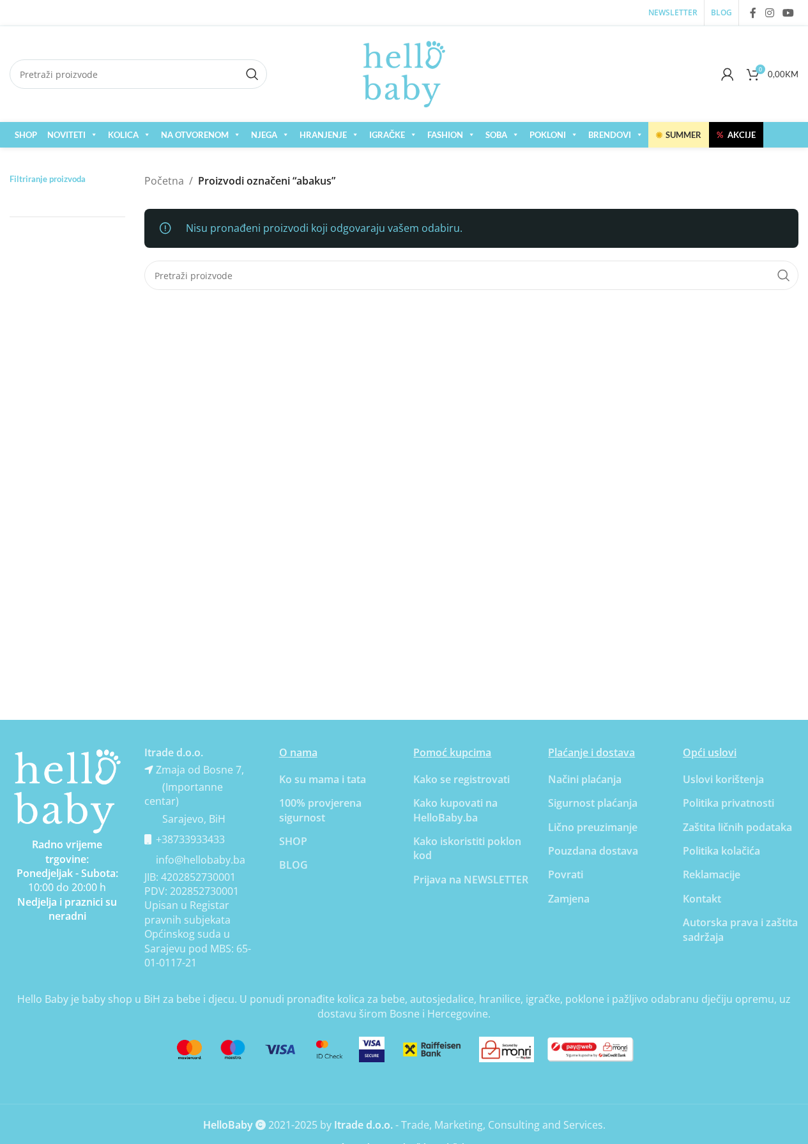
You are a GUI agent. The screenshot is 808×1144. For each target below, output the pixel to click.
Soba (496, 135)
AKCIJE (736, 135)
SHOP (26, 135)
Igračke (387, 135)
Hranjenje (323, 135)
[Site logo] (404, 73)
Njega (264, 135)
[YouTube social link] (788, 12)
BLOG (293, 865)
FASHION (445, 135)
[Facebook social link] (753, 12)
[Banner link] (67, 791)
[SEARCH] (783, 275)
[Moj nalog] (727, 74)
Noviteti (66, 135)
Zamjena (569, 899)
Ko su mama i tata (322, 779)
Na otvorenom (195, 135)
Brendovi (609, 135)
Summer (678, 135)
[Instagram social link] (769, 12)
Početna (164, 181)
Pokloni (548, 135)
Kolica (123, 135)
